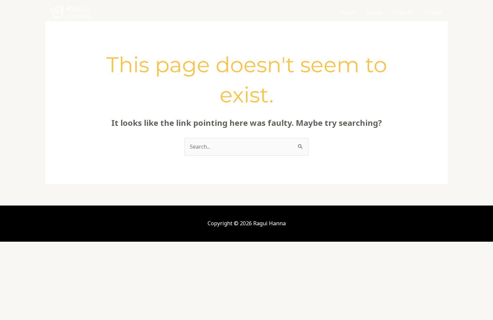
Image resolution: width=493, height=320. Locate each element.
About (373, 12)
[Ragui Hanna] (70, 12)
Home (348, 12)
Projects (402, 12)
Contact (432, 12)
